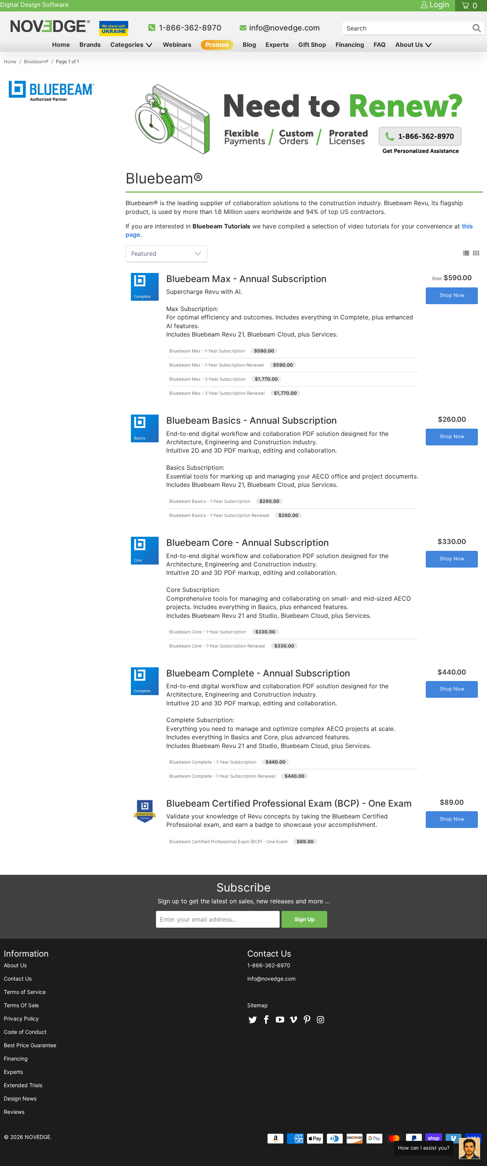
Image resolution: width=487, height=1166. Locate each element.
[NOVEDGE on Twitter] (253, 1020)
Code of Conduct (25, 1032)
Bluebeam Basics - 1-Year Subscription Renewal (219, 515)
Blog (249, 44)
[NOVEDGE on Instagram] (320, 1020)
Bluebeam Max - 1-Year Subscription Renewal (216, 365)
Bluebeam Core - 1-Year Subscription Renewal (217, 646)
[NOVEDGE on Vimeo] (293, 1020)
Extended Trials (23, 1085)
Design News (20, 1098)
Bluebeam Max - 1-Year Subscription (207, 351)
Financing (350, 44)
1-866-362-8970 (190, 27)
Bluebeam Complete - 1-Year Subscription (212, 762)
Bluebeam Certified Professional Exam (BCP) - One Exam (228, 841)
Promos (217, 44)
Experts (277, 44)
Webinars (177, 44)
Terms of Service (25, 992)
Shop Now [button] (452, 295)
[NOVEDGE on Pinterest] (307, 1020)
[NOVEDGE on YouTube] (280, 1020)
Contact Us (18, 978)
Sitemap (257, 1005)
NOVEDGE (37, 1137)
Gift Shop (312, 44)
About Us (410, 44)
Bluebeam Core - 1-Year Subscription (207, 632)
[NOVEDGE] (51, 26)
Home (61, 44)
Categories (127, 44)
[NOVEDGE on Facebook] (266, 1020)
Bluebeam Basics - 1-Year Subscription (209, 501)
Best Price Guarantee (30, 1045)
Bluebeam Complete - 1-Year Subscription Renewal (222, 776)
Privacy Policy (21, 1018)
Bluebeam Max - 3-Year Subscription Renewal (217, 393)
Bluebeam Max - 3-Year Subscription (207, 379)
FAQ (380, 44)
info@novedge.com (284, 27)
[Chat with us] (469, 1148)
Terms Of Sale (21, 1005)
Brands (90, 44)
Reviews (14, 1112)
